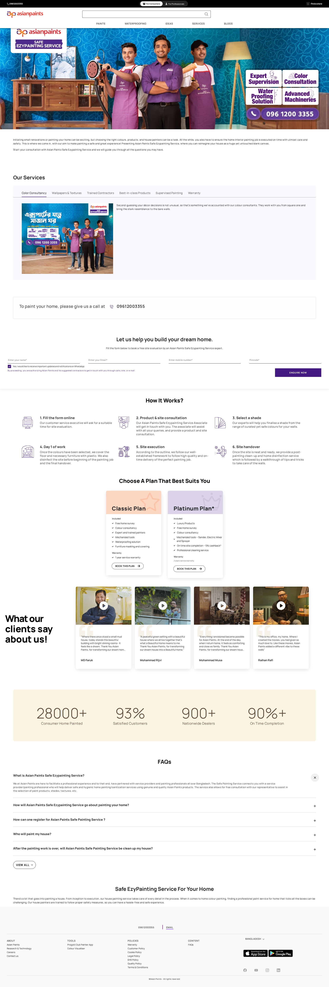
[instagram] (271, 970)
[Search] (206, 14)
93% (130, 713)
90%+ (267, 713)
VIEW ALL (22, 865)
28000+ (61, 713)
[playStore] (280, 956)
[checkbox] (9, 366)
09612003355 (16, 3)
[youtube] (259, 970)
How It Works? (164, 400)
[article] (68, 427)
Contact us (12, 956)
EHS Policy (133, 959)
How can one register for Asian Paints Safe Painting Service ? (59, 820)
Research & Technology (19, 948)
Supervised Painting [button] (169, 193)
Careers (11, 952)
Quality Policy (135, 963)
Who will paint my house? (32, 834)
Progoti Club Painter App (80, 944)
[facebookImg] (248, 970)
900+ (198, 713)
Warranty (132, 944)
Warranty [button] (194, 193)
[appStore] (255, 956)
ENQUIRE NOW (298, 372)
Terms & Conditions (138, 967)
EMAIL (169, 927)
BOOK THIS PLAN (125, 566)
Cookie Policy (135, 952)
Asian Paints (13, 944)
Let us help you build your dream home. (164, 339)
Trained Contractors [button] (100, 193)
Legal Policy (134, 956)
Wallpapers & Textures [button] (67, 193)
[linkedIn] (278, 970)
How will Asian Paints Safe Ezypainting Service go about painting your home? (71, 805)
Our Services (29, 177)
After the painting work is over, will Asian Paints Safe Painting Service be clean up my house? (83, 848)
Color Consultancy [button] (34, 193)
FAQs (190, 944)
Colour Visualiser (76, 948)
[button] (315, 778)
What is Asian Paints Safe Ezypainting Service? (48, 775)
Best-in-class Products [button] (134, 193)
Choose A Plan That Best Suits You (164, 481)
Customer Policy (136, 948)
